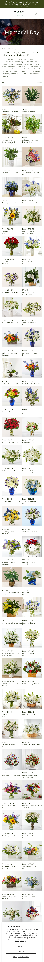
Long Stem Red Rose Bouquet (10, 263)
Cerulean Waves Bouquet (28, 413)
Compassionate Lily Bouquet (9, 715)
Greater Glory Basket (30, 684)
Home (4, 49)
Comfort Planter (28, 112)
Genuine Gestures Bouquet (9, 563)
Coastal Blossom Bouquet (29, 898)
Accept (20, 946)
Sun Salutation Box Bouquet (30, 867)
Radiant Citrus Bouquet (31, 383)
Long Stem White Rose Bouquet (31, 837)
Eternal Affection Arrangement (29, 232)
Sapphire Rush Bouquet (11, 501)
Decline (21, 952)
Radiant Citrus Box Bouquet (9, 354)
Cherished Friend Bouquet (8, 746)
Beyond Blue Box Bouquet (8, 867)
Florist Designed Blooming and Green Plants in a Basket (10, 142)
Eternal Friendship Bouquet (29, 654)
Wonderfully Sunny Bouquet (9, 232)
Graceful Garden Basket (31, 745)
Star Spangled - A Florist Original (32, 806)
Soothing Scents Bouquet (29, 624)
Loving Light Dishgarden (12, 623)
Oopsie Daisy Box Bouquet (9, 898)
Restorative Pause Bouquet (29, 354)
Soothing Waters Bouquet (29, 502)
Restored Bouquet (29, 203)
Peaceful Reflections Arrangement (30, 472)
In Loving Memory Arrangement (29, 776)
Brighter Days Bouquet (11, 412)
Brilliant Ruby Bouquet (11, 442)
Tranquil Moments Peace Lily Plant (11, 593)
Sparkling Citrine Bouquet (8, 533)
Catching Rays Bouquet (11, 836)
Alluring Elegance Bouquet (29, 323)
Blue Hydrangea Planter (11, 203)
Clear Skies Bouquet (10, 112)
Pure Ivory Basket (29, 714)
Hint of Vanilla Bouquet (11, 471)
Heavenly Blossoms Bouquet (30, 263)
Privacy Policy (20, 941)
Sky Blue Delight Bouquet (29, 593)
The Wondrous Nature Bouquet (31, 173)
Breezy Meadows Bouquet (8, 806)
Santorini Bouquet (29, 532)
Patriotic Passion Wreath (29, 563)
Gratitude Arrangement (11, 775)
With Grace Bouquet (10, 323)
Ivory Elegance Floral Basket (10, 685)
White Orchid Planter (10, 383)
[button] (31, 13)
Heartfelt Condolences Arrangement (11, 654)
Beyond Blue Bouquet (10, 292)
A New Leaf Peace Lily (10, 172)
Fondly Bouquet (28, 442)
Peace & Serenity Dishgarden (29, 293)
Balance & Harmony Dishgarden (30, 141)
